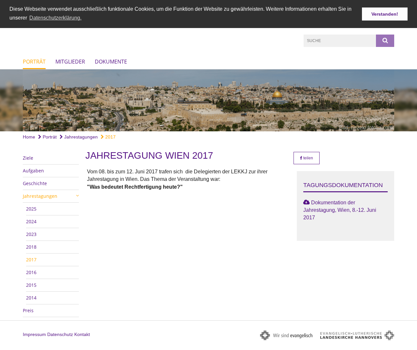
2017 (110, 136)
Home (29, 136)
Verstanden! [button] (384, 14)
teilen (307, 158)
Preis (28, 310)
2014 (31, 298)
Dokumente (111, 61)
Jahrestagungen (80, 136)
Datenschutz (60, 334)
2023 (31, 234)
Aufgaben (33, 171)
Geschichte (35, 183)
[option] (208, 100)
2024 (31, 221)
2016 (31, 272)
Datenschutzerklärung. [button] (55, 18)
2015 (31, 285)
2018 (31, 247)
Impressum (34, 334)
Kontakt (82, 334)
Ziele (28, 158)
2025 (31, 209)
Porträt (34, 61)
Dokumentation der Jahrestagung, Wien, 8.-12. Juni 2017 (339, 210)
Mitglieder (70, 61)
